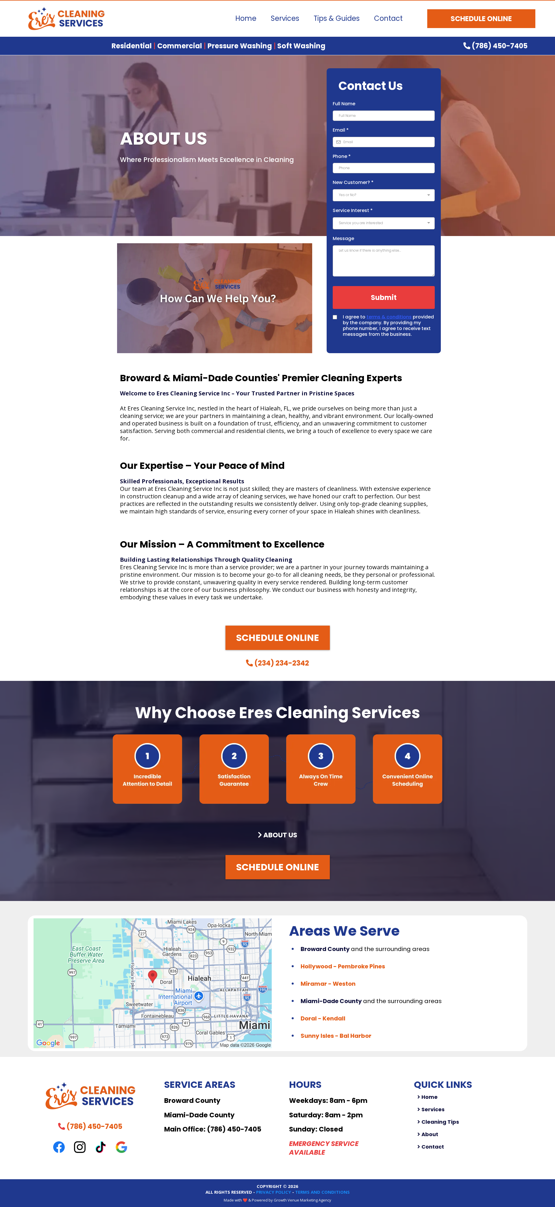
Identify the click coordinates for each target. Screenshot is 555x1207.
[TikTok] (100, 1147)
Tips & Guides (337, 18)
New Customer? (353, 182)
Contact (388, 18)
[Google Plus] (121, 1147)
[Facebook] (59, 1147)
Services (285, 18)
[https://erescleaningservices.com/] (66, 18)
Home (245, 18)
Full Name (344, 103)
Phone (342, 156)
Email (341, 130)
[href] (153, 983)
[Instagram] (79, 1147)
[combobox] (384, 195)
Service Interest (353, 210)
